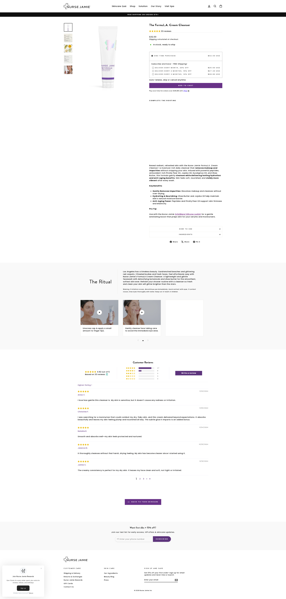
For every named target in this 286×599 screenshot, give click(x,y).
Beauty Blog (109, 577)
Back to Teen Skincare (144, 502)
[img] (83, 391)
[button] (155, 31)
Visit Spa (169, 6)
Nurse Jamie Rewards (73, 580)
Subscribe (162, 539)
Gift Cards (68, 583)
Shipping (153, 39)
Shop (132, 6)
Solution (143, 6)
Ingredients (186, 234)
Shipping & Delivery (72, 573)
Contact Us (69, 587)
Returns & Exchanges (73, 577)
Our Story (156, 6)
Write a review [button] (188, 373)
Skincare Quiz (119, 6)
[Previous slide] (138, 340)
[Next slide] (148, 340)
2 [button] (140, 479)
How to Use (185, 229)
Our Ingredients (111, 573)
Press (106, 580)
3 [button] (143, 479)
